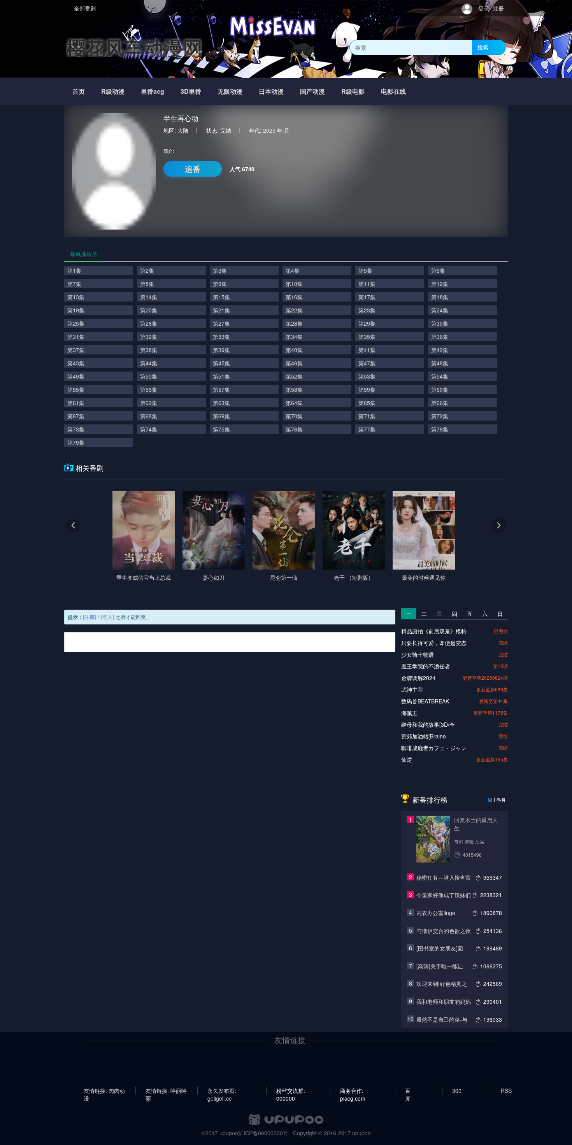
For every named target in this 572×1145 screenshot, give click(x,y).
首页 (78, 91)
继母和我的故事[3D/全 (428, 724)
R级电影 (353, 91)
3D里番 (191, 91)
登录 (483, 8)
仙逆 (406, 759)
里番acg (152, 91)
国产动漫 (312, 91)
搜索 (482, 47)
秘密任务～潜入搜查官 (443, 877)
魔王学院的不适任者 (425, 666)
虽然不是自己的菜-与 (441, 1019)
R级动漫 (113, 91)
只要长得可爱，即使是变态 (434, 643)
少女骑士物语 (417, 654)
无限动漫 (230, 91)
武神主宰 (412, 689)
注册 (498, 8)
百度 (408, 1090)
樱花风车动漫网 (134, 47)
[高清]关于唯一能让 (439, 966)
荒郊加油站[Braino (423, 736)
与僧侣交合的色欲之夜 (443, 931)
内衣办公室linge (435, 913)
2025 (269, 130)
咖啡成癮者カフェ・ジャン (434, 748)
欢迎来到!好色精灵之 (441, 983)
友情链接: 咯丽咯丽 (166, 1090)
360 (456, 1090)
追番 (192, 168)
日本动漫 (271, 91)
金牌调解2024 (418, 678)
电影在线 (393, 91)
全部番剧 (85, 8)
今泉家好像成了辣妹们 (443, 895)
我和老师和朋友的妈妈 (443, 1001)
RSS (506, 1090)
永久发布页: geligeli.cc (221, 1090)
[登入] (107, 617)
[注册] (89, 617)
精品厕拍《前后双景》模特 (434, 631)
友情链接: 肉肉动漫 (104, 1090)
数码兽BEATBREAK (425, 701)
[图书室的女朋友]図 (439, 948)
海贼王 (409, 713)
